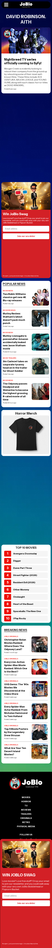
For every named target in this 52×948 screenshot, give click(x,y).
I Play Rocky (19, 618)
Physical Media (26, 826)
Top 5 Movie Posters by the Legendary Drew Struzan (16, 732)
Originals (26, 818)
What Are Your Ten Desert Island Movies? (15, 751)
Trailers (26, 814)
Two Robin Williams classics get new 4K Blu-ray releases (14, 297)
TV (26, 805)
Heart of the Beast (23, 604)
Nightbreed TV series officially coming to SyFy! (22, 61)
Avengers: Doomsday (25, 553)
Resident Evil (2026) (24, 582)
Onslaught (19, 596)
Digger (17, 560)
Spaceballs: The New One (27, 611)
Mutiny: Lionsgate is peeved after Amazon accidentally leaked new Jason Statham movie (15, 342)
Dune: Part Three (22, 568)
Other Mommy (21, 589)
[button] (6, 5)
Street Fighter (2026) (25, 575)
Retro (26, 822)
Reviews (26, 809)
